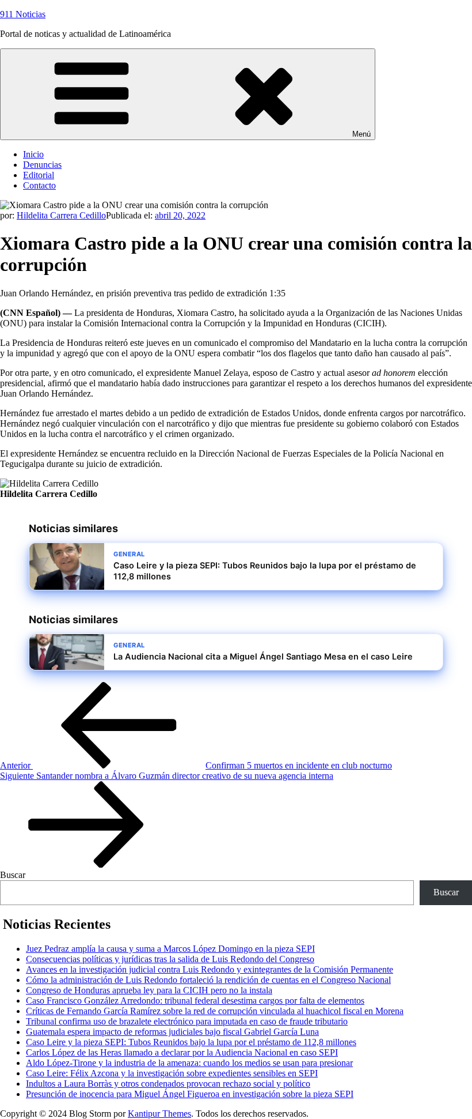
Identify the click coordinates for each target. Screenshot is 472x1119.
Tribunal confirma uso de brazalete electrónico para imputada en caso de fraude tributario (187, 1021)
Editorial (38, 175)
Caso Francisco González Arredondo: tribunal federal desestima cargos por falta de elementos (195, 1000)
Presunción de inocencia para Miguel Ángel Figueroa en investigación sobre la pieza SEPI (189, 1094)
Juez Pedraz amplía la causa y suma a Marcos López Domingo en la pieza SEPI (170, 949)
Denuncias (42, 164)
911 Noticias (22, 14)
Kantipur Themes (159, 1113)
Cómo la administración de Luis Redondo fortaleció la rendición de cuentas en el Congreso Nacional (208, 980)
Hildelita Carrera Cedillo (61, 215)
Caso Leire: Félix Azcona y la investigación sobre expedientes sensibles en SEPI (172, 1073)
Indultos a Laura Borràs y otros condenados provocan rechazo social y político (168, 1083)
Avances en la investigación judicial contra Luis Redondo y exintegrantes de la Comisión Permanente (209, 969)
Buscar (12, 875)
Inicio (33, 154)
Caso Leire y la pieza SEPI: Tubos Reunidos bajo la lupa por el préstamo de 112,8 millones (191, 1042)
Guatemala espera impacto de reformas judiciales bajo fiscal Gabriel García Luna (172, 1032)
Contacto (39, 185)
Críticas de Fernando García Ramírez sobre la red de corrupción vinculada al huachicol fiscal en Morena (215, 1011)
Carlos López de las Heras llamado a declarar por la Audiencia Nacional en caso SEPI (182, 1052)
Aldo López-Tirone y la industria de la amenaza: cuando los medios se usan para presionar (189, 1063)
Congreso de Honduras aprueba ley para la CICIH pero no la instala (149, 990)
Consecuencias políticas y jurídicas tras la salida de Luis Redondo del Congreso (170, 959)
